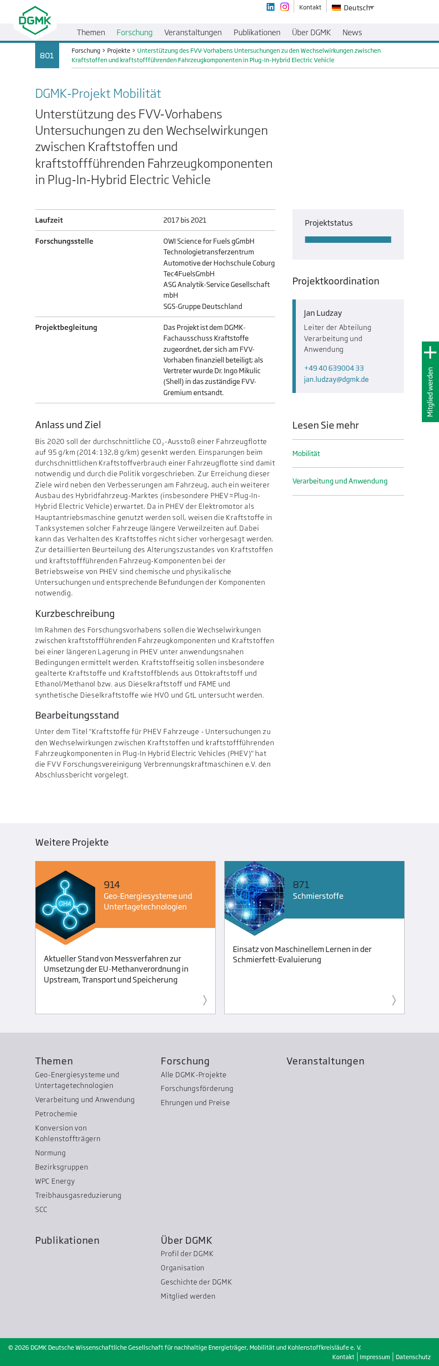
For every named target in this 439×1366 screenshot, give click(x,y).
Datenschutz (413, 1356)
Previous (20, 939)
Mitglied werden (430, 392)
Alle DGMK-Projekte (194, 1074)
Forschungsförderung (197, 1088)
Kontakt (343, 1356)
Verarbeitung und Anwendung (340, 481)
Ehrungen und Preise (195, 1102)
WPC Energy (55, 1181)
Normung (50, 1152)
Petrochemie (56, 1113)
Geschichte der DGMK (196, 1282)
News (352, 32)
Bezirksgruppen (61, 1167)
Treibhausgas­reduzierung (78, 1195)
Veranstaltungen (325, 1061)
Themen (54, 1061)
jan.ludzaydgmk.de (336, 379)
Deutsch (356, 7)
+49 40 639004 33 (334, 368)
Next (419, 939)
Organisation (182, 1267)
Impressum (375, 1356)
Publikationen (67, 1240)
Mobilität (306, 453)
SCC (41, 1209)
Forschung (185, 1061)
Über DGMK (187, 1240)
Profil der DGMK (187, 1253)
